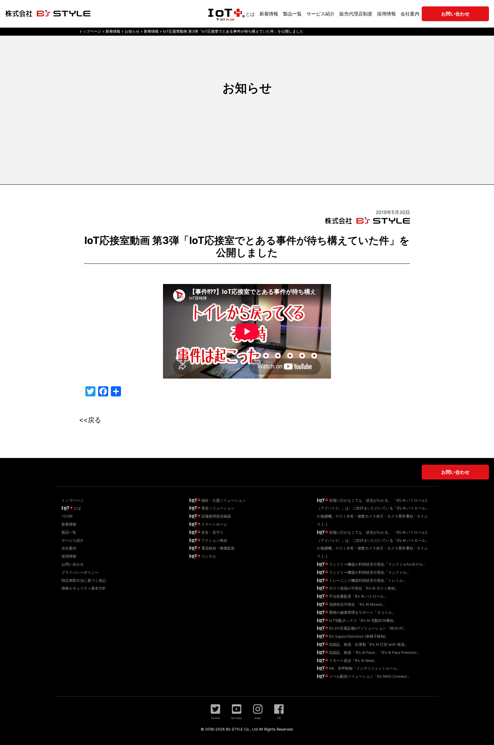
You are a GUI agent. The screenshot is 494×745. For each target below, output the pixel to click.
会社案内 (410, 13)
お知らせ (247, 87)
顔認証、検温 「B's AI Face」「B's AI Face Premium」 (374, 652)
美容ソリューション (217, 508)
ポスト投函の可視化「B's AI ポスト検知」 (363, 588)
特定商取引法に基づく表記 (83, 580)
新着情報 (268, 13)
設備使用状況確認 (215, 516)
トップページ (72, 500)
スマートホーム (213, 524)
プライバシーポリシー (79, 572)
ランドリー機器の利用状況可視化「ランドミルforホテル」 (377, 564)
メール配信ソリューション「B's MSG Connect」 (369, 676)
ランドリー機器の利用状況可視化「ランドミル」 (369, 572)
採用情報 (386, 13)
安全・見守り (211, 532)
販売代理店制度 (355, 13)
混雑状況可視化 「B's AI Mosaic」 (357, 604)
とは (250, 14)
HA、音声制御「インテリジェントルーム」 (364, 668)
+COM (67, 516)
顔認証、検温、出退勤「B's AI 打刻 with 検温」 (368, 644)
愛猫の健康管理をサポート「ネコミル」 (362, 612)
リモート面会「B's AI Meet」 (353, 660)
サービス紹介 (320, 13)
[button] (215, 711)
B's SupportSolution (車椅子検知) (357, 636)
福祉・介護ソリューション (223, 500)
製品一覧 (292, 13)
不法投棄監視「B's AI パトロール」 (357, 596)
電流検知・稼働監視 (217, 548)
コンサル (208, 556)
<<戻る (90, 420)
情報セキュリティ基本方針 (83, 588)
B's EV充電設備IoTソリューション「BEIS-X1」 (367, 628)
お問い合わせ (72, 564)
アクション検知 (213, 540)
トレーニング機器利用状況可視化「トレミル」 (367, 580)
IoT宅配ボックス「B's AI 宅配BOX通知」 (362, 620)
